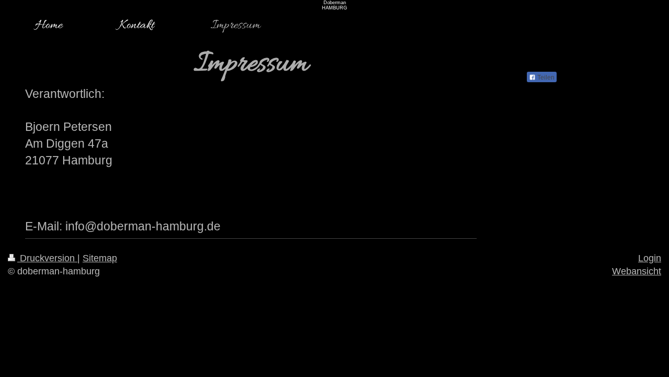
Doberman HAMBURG (334, 5)
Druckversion (47, 258)
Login (649, 258)
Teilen (545, 77)
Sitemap (100, 258)
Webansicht (636, 271)
